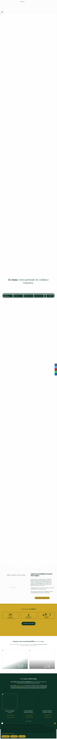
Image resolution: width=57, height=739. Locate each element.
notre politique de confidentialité (7, 733)
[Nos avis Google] (28, 628)
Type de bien (6, 295)
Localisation (16, 295)
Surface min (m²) (38, 295)
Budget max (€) (28, 295)
